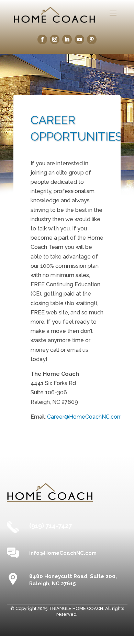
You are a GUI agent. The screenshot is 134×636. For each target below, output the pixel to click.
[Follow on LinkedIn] (67, 39)
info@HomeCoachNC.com (63, 553)
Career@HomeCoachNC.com (84, 416)
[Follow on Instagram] (54, 39)
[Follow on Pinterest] (92, 39)
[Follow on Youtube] (79, 39)
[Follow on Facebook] (42, 39)
